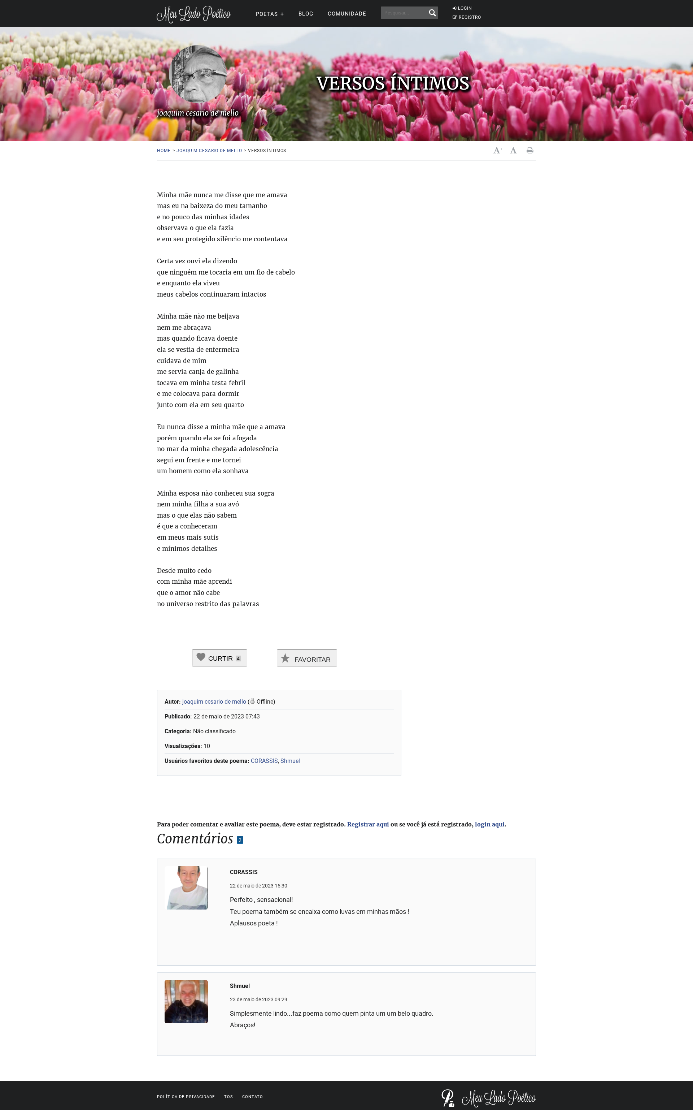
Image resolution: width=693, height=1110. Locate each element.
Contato (252, 1096)
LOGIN (465, 8)
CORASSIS (264, 760)
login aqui (490, 824)
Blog (305, 13)
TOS (228, 1096)
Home (163, 150)
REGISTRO (470, 17)
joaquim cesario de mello (209, 150)
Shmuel (290, 760)
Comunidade (347, 13)
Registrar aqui (368, 824)
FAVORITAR (312, 659)
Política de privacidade (186, 1096)
